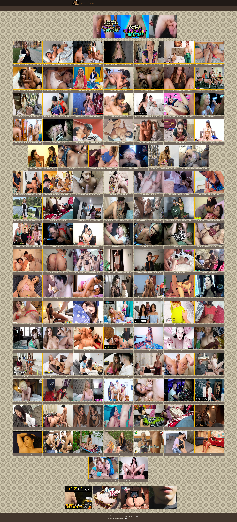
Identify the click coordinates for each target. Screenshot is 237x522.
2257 (137, 516)
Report (127, 518)
